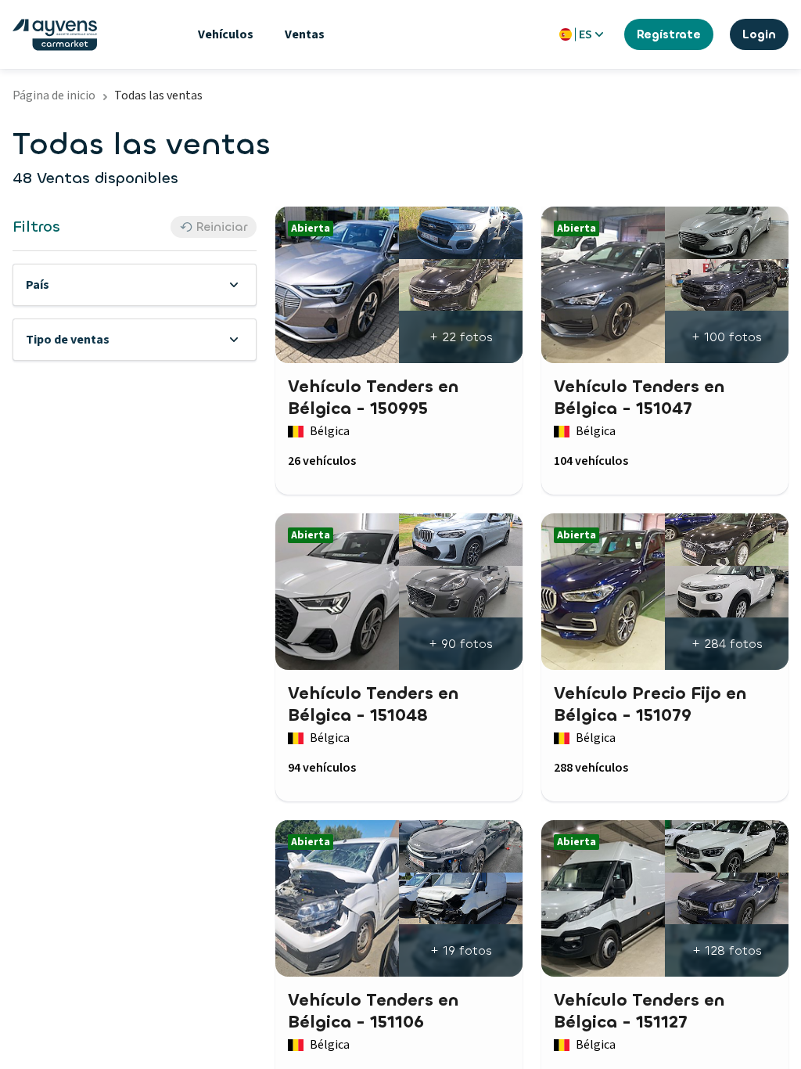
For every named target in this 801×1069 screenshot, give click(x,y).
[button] (134, 285)
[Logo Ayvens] (55, 35)
